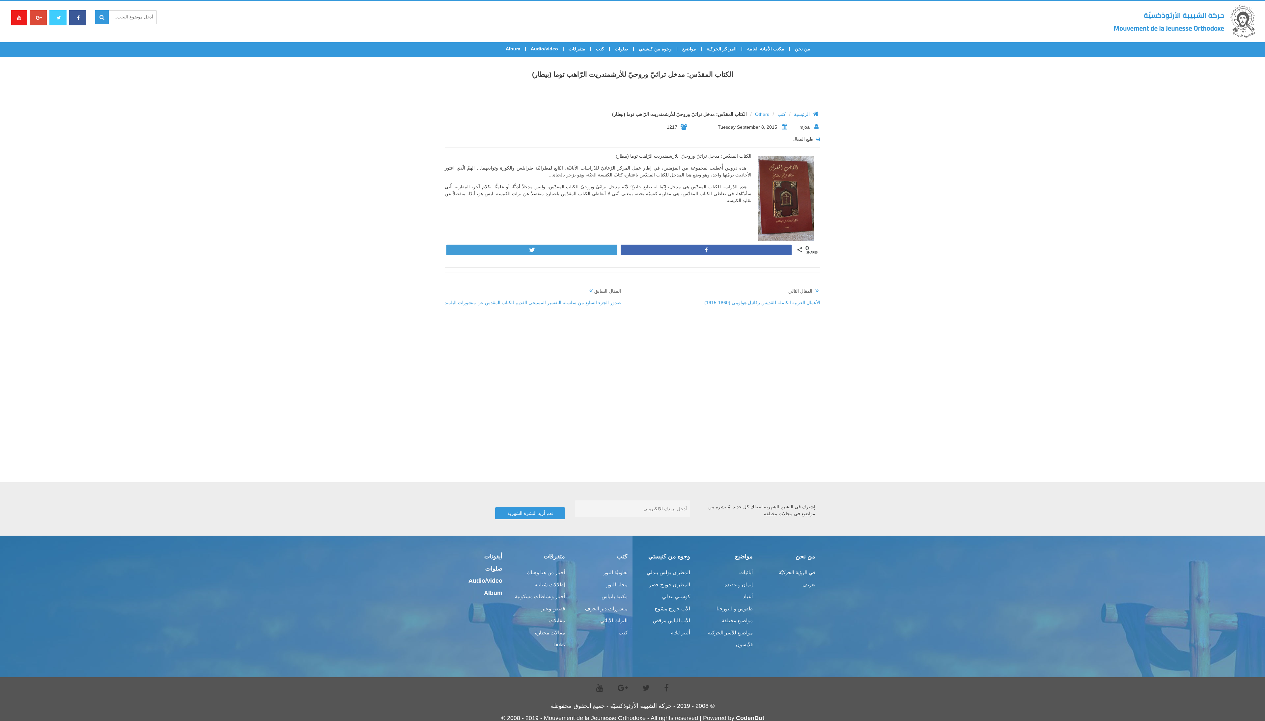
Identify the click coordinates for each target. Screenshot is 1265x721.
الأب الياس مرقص (671, 620)
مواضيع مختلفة (737, 620)
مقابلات (557, 620)
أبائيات (746, 572)
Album (513, 48)
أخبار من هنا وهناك (546, 572)
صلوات (621, 48)
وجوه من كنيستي (655, 48)
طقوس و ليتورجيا (735, 608)
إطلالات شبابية (550, 584)
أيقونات (493, 556)
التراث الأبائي (614, 620)
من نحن (802, 48)
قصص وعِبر (553, 608)
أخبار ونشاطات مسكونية (540, 596)
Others (762, 114)
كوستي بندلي (676, 596)
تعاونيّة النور (616, 572)
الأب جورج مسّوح (672, 608)
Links (559, 644)
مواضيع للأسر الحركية (730, 632)
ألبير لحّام (680, 632)
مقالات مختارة (550, 632)
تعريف (808, 584)
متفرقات (577, 48)
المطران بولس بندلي (668, 572)
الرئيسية (802, 114)
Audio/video (544, 48)
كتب (600, 48)
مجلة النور (617, 584)
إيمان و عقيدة (738, 584)
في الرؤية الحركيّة (797, 572)
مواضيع (689, 48)
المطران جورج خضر (669, 584)
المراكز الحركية (722, 48)
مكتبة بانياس (615, 596)
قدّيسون (744, 644)
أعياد (748, 596)
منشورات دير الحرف (606, 608)
